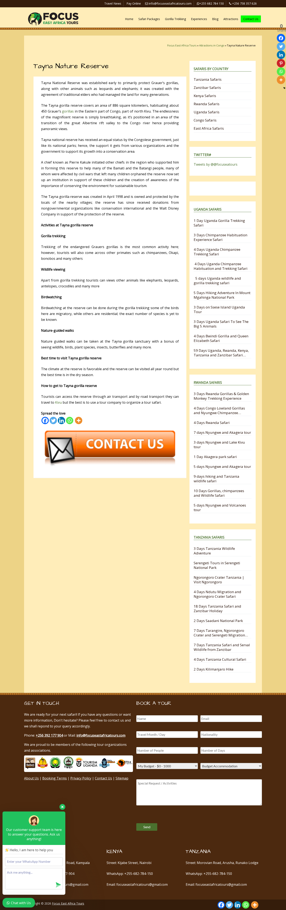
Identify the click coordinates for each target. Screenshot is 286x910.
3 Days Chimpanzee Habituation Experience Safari (220, 237)
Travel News (112, 3)
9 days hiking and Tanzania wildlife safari (216, 478)
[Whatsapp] (69, 420)
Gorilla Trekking (175, 19)
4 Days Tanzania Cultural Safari (220, 659)
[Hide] (284, 88)
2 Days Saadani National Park (218, 620)
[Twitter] (53, 420)
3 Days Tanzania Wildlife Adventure (214, 550)
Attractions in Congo (211, 45)
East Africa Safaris (209, 128)
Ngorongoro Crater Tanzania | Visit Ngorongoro (219, 579)
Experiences (199, 19)
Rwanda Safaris (206, 103)
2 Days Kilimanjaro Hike (213, 669)
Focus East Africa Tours (182, 45)
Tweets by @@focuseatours (215, 164)
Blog (215, 19)
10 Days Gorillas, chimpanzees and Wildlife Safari (219, 493)
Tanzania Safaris (208, 79)
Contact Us (250, 19)
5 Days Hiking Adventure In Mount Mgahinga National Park (222, 295)
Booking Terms (54, 778)
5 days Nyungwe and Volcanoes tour (220, 507)
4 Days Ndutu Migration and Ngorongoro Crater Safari (217, 594)
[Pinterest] (281, 63)
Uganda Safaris (206, 112)
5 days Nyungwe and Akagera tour (222, 466)
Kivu (58, 402)
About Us (31, 778)
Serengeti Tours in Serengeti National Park (217, 565)
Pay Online (133, 3)
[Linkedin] (61, 420)
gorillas (68, 111)
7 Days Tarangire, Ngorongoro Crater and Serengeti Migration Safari (219, 632)
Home (129, 19)
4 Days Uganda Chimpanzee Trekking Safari (217, 251)
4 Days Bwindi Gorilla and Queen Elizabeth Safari (221, 338)
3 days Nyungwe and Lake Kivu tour (219, 444)
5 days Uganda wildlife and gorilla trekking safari (217, 280)
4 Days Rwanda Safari (212, 422)
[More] (78, 420)
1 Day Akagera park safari (215, 456)
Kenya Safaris (205, 95)
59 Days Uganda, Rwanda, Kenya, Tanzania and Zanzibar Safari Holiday (221, 352)
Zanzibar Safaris (207, 87)
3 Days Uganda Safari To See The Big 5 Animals (221, 324)
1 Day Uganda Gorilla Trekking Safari (219, 223)
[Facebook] (45, 420)
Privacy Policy (80, 778)
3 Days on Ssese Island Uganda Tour (219, 309)
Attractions (230, 19)
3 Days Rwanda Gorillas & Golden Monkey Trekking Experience (221, 396)
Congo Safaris (205, 120)
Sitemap (122, 778)
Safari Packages (149, 19)
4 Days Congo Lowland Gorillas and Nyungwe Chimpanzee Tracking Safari (219, 410)
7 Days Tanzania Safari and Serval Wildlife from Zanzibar (222, 647)
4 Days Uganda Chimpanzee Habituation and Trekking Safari (220, 266)
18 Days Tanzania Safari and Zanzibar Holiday (217, 608)
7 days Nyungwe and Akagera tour (222, 432)
